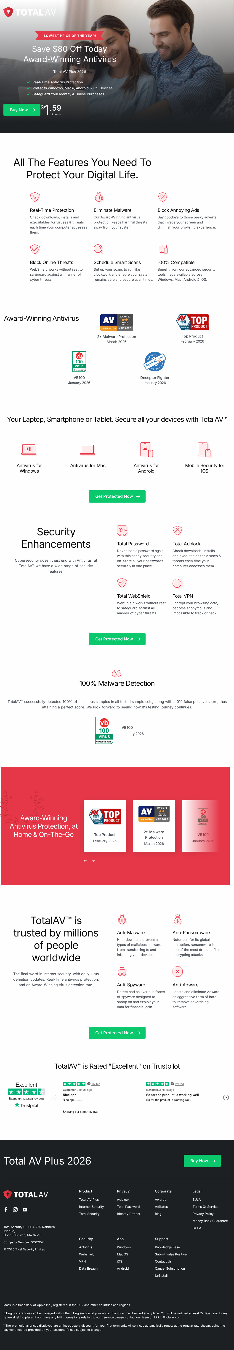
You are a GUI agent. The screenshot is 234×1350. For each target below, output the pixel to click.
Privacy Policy (203, 1214)
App (120, 1239)
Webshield (87, 1254)
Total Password (128, 1206)
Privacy (123, 1191)
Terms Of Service (205, 1206)
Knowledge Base (167, 1247)
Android (123, 1268)
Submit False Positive (171, 1254)
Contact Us (163, 1261)
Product (85, 1191)
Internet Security (91, 1206)
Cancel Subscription (170, 1268)
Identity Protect (128, 1214)
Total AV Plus (89, 1199)
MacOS (122, 1254)
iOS (119, 1261)
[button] (21, 110)
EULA (197, 1199)
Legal (197, 1191)
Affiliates (161, 1206)
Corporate (163, 1191)
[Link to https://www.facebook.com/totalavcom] (5, 1210)
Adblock (123, 1199)
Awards (160, 1199)
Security (86, 1239)
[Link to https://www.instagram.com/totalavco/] (15, 1210)
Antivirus (85, 1247)
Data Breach (88, 1268)
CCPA (197, 1228)
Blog (158, 1214)
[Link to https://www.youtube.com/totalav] (25, 1210)
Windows (124, 1247)
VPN (82, 1261)
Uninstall (161, 1275)
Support (161, 1239)
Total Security (89, 1214)
